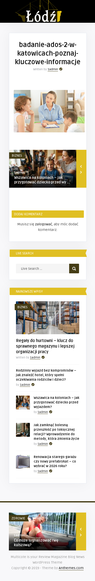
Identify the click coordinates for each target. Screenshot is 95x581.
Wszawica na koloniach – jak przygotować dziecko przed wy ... (42, 180)
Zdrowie (18, 518)
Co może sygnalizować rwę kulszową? (36, 542)
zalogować (43, 224)
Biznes (17, 156)
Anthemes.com (71, 568)
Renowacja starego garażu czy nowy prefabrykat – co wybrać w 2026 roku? (55, 461)
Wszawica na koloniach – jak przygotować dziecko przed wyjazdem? (56, 402)
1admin (53, 69)
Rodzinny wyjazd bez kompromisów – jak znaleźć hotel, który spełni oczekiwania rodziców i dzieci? (46, 375)
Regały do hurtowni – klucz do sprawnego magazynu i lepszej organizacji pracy (45, 346)
